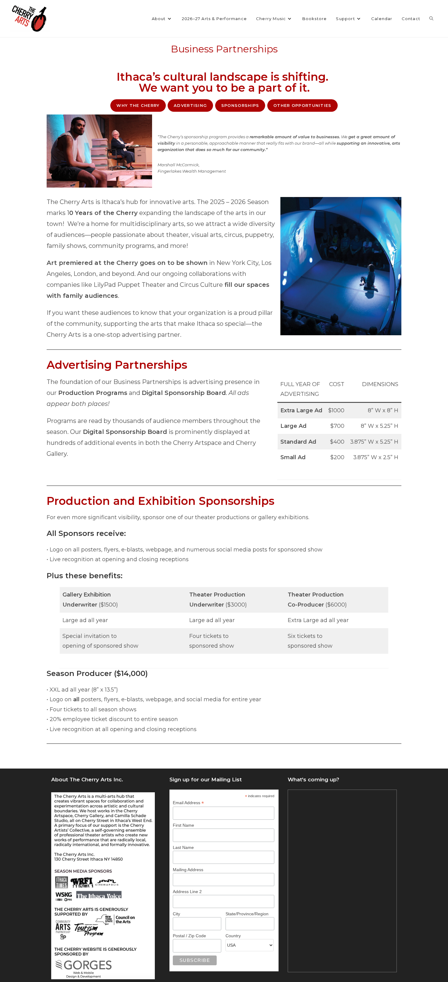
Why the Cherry (137, 105)
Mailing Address (188, 869)
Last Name (183, 847)
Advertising (190, 105)
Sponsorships (240, 105)
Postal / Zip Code (189, 935)
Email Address (188, 803)
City (176, 913)
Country (233, 935)
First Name (183, 825)
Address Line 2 (187, 891)
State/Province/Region (247, 913)
